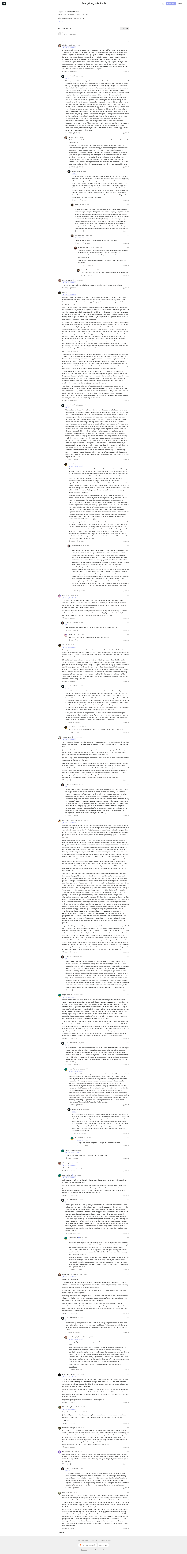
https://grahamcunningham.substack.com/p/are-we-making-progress (85, 1444)
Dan (63, 292)
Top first (125, 28)
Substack (84, 1550)
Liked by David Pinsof (70, 47)
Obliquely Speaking (68, 1374)
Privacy (92, 1540)
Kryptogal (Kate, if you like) (71, 820)
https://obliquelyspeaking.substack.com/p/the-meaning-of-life (83, 1400)
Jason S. (64, 595)
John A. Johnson (67, 280)
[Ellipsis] (128, 45)
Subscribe (171, 3)
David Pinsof (62, 14)
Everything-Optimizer (85, 247)
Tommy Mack (66, 737)
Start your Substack (88, 1545)
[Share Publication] (163, 3)
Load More (62, 1532)
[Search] (159, 3)
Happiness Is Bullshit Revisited (69, 12)
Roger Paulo (66, 995)
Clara (64, 645)
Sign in (180, 3)
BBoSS (77, 204)
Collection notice (106, 1540)
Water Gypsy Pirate (68, 1407)
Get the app (103, 1545)
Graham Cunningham (69, 1428)
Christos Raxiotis (67, 1451)
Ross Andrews (67, 1175)
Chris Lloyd (66, 1163)
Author (68, 78)
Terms (98, 1540)
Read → (60, 22)
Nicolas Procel (67, 45)
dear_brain (66, 1492)
